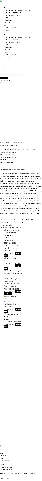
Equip (1, 458)
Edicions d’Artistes (11, 28)
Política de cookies (6, 467)
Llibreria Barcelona (10, 23)
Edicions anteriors (11, 18)
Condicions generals (6, 469)
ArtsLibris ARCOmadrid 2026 (15, 15)
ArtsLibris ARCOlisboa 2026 (14, 13)
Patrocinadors (4, 460)
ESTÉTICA (7, 142)
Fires (5, 8)
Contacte (3, 455)
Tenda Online (8, 20)
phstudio (7, 478)
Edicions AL (7, 25)
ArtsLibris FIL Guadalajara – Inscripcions (18, 10)
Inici (1, 142)
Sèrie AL (8, 30)
